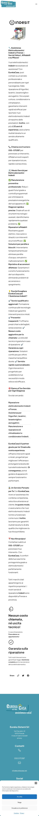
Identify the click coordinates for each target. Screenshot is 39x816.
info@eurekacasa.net (19, 770)
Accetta (19, 797)
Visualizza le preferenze (19, 808)
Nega (19, 802)
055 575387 (19, 758)
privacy (19, 738)
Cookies (16, 813)
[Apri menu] (36, 4)
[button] (36, 783)
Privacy (22, 813)
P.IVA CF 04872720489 (19, 736)
